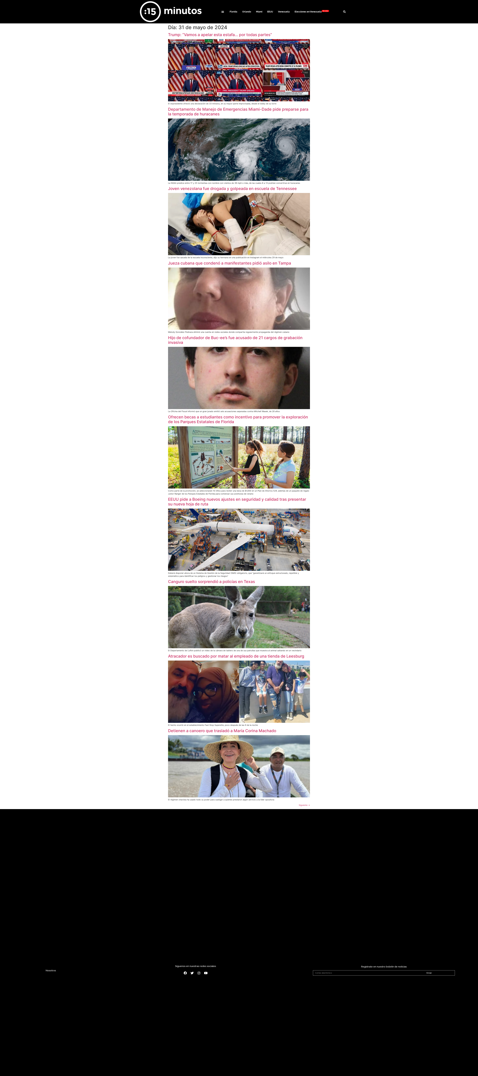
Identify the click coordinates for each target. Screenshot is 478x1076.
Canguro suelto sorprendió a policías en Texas (211, 581)
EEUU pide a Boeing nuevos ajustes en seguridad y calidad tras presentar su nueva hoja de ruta (237, 501)
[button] (223, 12)
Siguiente (304, 805)
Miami (259, 11)
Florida (233, 11)
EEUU (270, 11)
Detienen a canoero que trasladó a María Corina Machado (222, 730)
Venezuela (284, 11)
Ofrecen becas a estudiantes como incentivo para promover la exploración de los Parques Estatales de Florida (238, 419)
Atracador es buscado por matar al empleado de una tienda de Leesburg (236, 656)
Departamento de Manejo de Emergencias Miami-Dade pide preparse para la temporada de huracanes (238, 111)
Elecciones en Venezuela (311, 11)
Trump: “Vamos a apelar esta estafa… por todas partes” (220, 34)
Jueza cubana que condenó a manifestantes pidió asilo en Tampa (229, 263)
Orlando (246, 11)
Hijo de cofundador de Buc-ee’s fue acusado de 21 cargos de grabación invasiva (235, 340)
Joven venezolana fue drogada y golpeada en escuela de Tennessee (232, 188)
